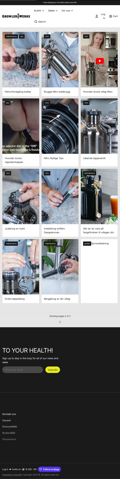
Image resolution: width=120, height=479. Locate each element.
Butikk (37, 10)
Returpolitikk (9, 426)
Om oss (66, 10)
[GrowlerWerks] (16, 16)
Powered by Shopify (12, 474)
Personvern (9, 439)
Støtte (51, 10)
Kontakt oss (9, 414)
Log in (5, 469)
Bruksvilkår (8, 432)
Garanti (6, 420)
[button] (60, 322)
